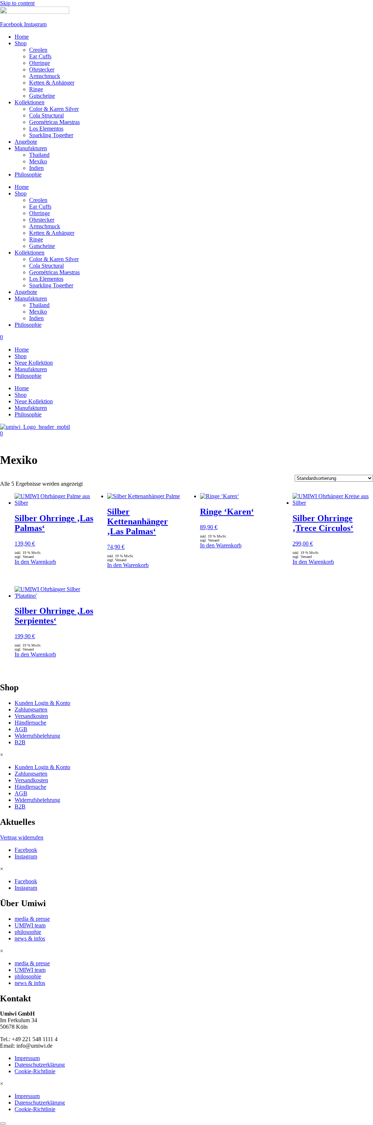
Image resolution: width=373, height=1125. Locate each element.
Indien (36, 168)
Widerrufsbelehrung (37, 736)
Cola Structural (46, 115)
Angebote (26, 142)
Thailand (39, 155)
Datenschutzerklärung (40, 1065)
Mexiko (38, 161)
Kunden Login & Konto (42, 703)
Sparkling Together (51, 135)
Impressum (27, 1058)
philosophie (28, 932)
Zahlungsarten (31, 709)
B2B (20, 742)
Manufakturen (31, 148)
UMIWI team (30, 925)
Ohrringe (39, 63)
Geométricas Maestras (54, 122)
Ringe (36, 89)
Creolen (38, 50)
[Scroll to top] (3, 1123)
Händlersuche (30, 722)
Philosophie (28, 174)
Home (22, 37)
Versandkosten (31, 716)
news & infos (30, 938)
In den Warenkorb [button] (35, 562)
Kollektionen (29, 102)
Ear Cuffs (40, 56)
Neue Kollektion (34, 363)
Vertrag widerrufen (21, 837)
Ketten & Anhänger (51, 82)
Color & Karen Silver (54, 109)
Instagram (26, 856)
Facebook (26, 850)
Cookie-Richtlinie (35, 1071)
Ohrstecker (41, 69)
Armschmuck (44, 76)
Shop (21, 43)
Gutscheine (42, 96)
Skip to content (17, 3)
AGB (21, 729)
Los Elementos (46, 128)
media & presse (32, 919)
